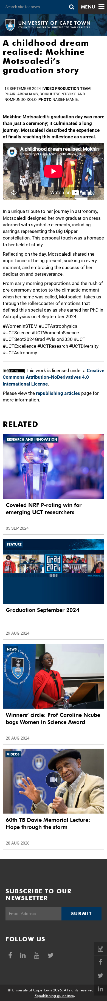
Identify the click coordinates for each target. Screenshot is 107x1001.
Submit (81, 913)
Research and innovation (32, 439)
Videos (13, 754)
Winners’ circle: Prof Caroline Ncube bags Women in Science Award (53, 718)
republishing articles (58, 393)
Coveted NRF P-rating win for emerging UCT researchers (43, 508)
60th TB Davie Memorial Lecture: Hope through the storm (48, 823)
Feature (14, 544)
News (12, 649)
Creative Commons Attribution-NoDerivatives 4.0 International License (53, 377)
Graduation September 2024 (42, 610)
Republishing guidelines (54, 995)
